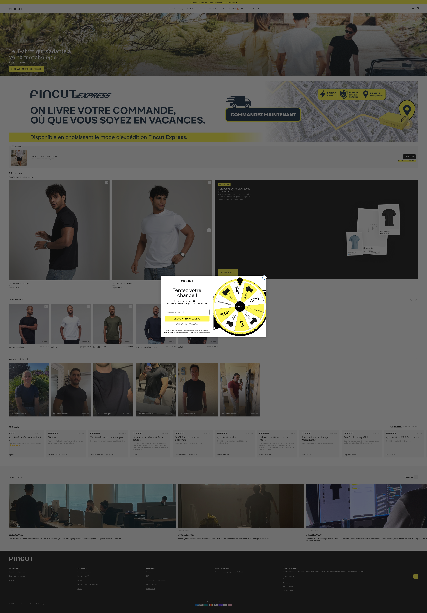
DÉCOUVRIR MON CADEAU (187, 318)
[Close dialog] (264, 278)
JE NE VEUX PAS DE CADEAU (187, 324)
